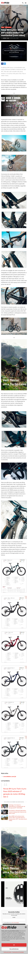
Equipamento (8, 27)
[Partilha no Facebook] (2, 64)
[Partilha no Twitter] (5, 64)
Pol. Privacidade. (15, 922)
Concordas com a (11, 922)
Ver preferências (14, 949)
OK (14, 945)
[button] (26, 927)
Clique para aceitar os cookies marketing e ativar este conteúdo (14, 51)
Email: (14, 917)
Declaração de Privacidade (18, 952)
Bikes (3, 27)
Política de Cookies (8, 952)
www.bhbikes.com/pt (9, 776)
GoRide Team (6, 38)
